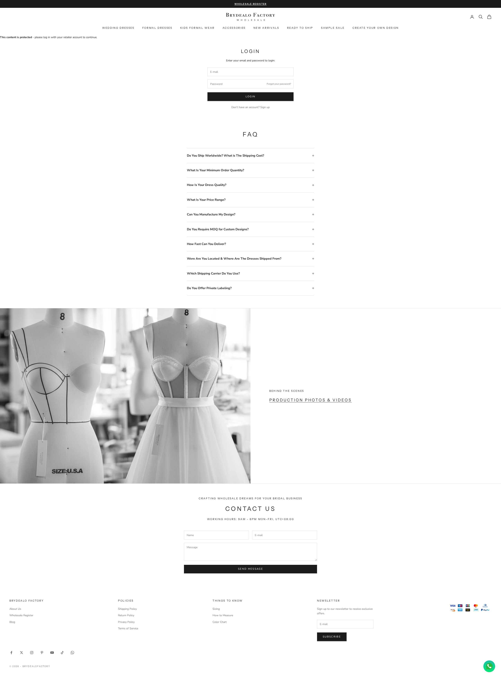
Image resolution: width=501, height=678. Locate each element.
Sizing (216, 609)
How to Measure (223, 615)
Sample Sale (333, 27)
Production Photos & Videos (310, 400)
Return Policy (126, 615)
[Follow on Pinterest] (42, 653)
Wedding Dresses (118, 27)
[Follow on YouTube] (52, 653)
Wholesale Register (21, 615)
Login (251, 96)
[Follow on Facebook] (11, 653)
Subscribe (332, 637)
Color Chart (220, 622)
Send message (250, 569)
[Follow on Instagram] (32, 653)
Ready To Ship (300, 27)
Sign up (265, 107)
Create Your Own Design (375, 27)
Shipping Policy (127, 609)
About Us (15, 609)
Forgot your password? (279, 83)
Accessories (234, 27)
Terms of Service (128, 628)
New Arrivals (266, 27)
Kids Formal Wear (197, 27)
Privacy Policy (126, 622)
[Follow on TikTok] (62, 653)
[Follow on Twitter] (21, 653)
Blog (12, 622)
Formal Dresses (157, 27)
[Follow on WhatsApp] (72, 653)
